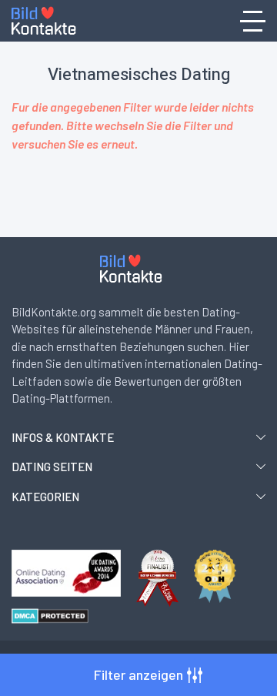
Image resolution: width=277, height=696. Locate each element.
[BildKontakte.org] (52, 21)
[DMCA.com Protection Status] (50, 616)
